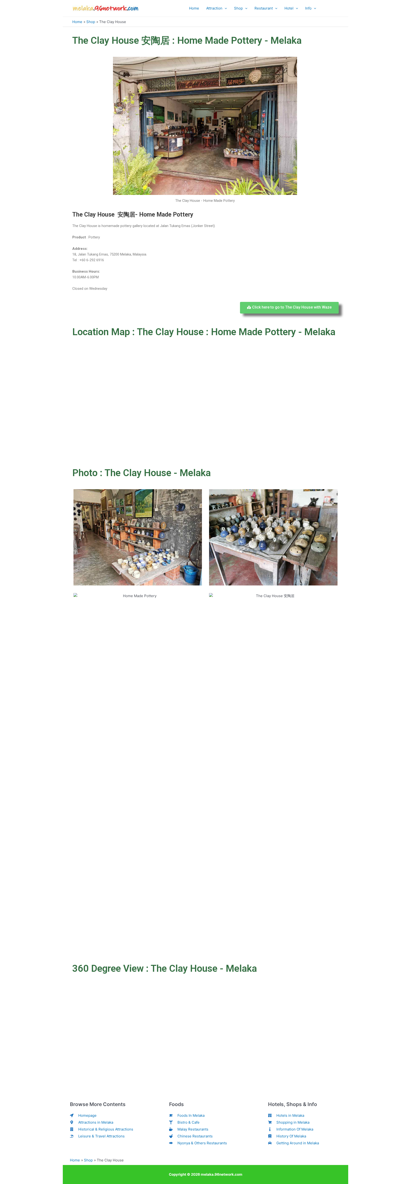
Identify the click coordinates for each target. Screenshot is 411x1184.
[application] (224, 8)
